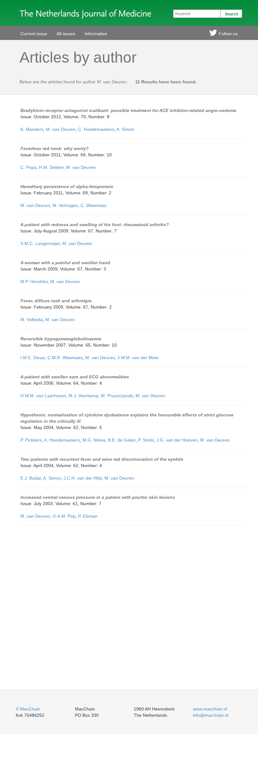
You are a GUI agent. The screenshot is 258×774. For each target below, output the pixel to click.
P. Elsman (88, 516)
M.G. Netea (93, 440)
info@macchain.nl (210, 715)
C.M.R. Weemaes (65, 357)
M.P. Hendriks (34, 281)
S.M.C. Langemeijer (40, 243)
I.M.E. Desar (32, 357)
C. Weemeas (93, 205)
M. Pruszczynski (117, 395)
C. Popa (28, 167)
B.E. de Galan (122, 440)
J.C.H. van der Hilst (83, 478)
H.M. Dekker (51, 167)
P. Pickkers (31, 440)
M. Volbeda (31, 319)
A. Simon (125, 129)
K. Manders (31, 129)
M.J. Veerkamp (83, 395)
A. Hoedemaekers (62, 440)
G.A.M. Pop (64, 516)
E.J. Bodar (30, 478)
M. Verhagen (65, 205)
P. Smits (146, 440)
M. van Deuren (61, 129)
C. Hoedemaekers (96, 129)
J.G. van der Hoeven (177, 440)
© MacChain (28, 708)
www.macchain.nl (210, 708)
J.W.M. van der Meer (138, 357)
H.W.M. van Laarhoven (43, 395)
